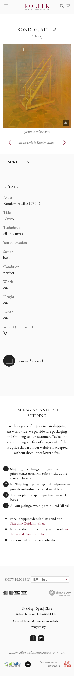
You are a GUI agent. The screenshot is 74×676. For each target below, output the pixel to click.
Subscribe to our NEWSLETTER (37, 614)
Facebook (33, 638)
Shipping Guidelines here (27, 523)
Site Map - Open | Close (37, 608)
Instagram (41, 638)
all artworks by (37, 142)
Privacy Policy (37, 627)
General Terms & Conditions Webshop (37, 621)
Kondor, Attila (37, 30)
